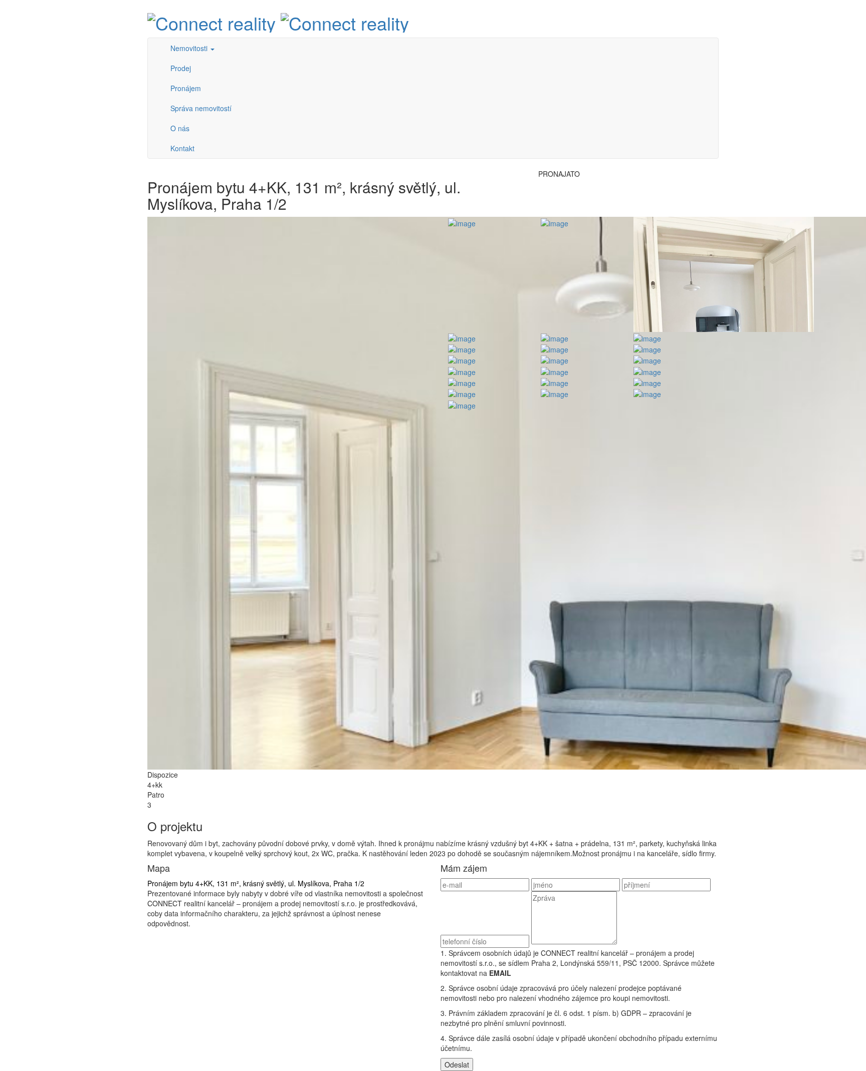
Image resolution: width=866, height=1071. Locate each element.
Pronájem (185, 88)
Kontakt (182, 148)
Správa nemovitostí (201, 108)
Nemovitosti (189, 48)
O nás (179, 128)
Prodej (180, 68)
